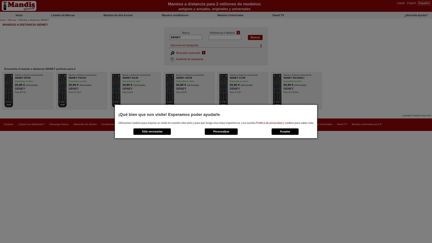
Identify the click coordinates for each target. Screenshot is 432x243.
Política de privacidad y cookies (275, 123)
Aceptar (285, 131)
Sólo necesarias (152, 131)
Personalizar (221, 131)
